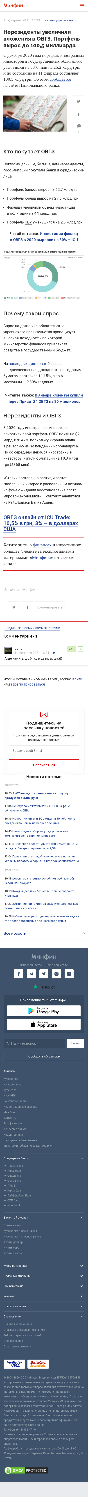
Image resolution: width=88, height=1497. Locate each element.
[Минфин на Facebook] (18, 973)
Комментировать (50, 607)
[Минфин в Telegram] (31, 973)
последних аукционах (28, 363)
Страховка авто (13, 1340)
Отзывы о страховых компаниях (24, 1329)
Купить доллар (13, 1242)
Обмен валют (12, 1225)
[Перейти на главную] (13, 6)
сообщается (60, 79)
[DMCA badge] (44, 1471)
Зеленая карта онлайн (18, 1324)
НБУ (28, 222)
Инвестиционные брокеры (20, 1106)
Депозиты (10, 1117)
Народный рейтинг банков (20, 1140)
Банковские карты (15, 1101)
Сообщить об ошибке (44, 1056)
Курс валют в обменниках (20, 1231)
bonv (18, 648)
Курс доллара (12, 1084)
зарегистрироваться (28, 684)
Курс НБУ (10, 1095)
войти (77, 679)
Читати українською (59, 20)
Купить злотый (13, 1253)
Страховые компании (17, 1346)
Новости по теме (44, 776)
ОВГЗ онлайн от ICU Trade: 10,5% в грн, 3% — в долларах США (40, 523)
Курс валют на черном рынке (22, 1236)
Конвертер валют (15, 1129)
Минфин (29, 590)
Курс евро (10, 1090)
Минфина (41, 557)
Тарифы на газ (13, 1123)
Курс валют (11, 1078)
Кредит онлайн (13, 1134)
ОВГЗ (48, 151)
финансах (42, 544)
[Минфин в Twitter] (43, 973)
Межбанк (10, 1112)
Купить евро (11, 1247)
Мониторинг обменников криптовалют (28, 1145)
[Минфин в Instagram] (56, 973)
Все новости (15, 933)
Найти (75, 1043)
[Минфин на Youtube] (69, 973)
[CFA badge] (61, 1364)
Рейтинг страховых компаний (22, 1335)
